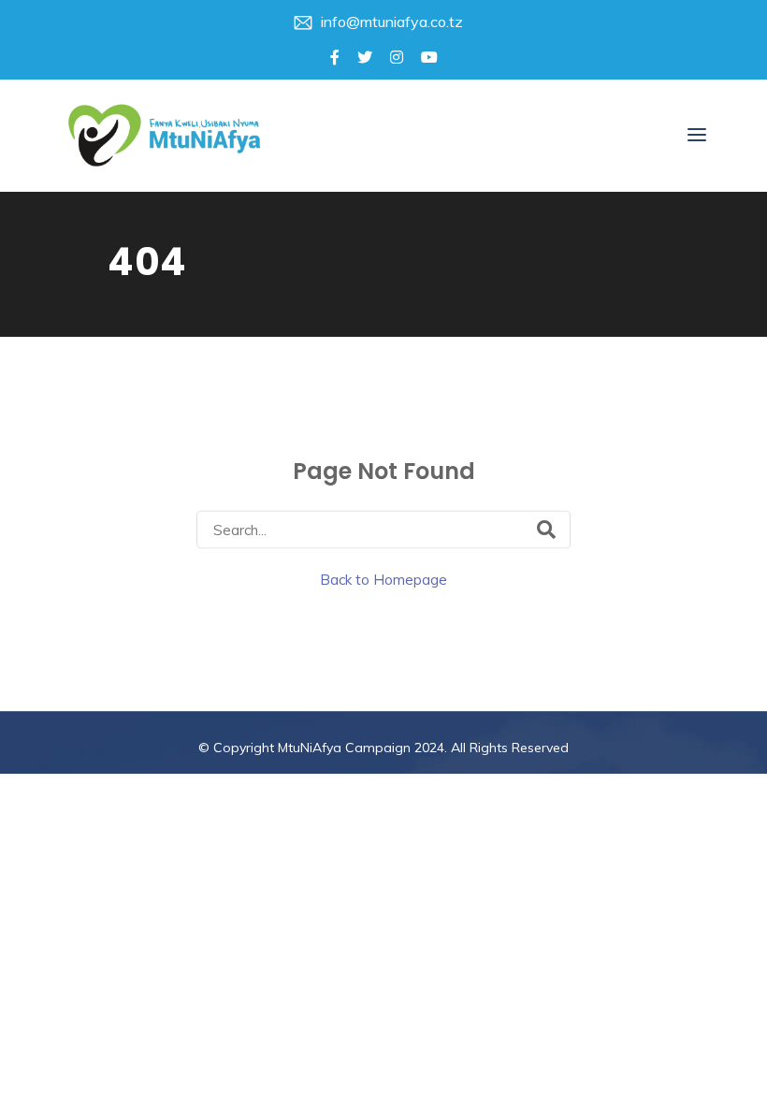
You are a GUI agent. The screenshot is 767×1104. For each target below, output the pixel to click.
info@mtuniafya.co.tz (392, 21)
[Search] (546, 528)
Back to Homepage (383, 579)
